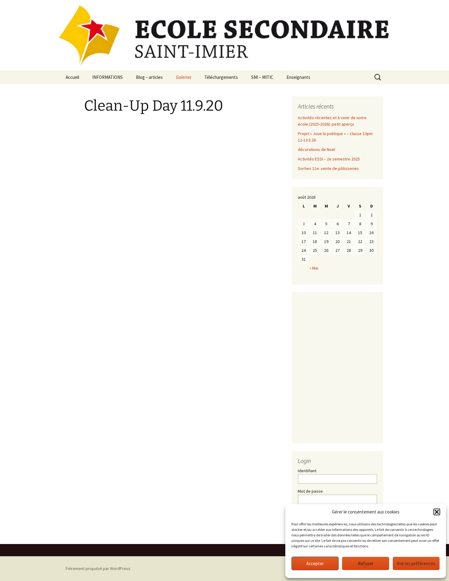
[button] (437, 512)
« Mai (313, 268)
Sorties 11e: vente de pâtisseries (328, 168)
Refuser (366, 563)
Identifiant (307, 470)
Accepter (315, 563)
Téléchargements (221, 77)
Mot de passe (310, 491)
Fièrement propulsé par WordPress (98, 568)
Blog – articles (149, 77)
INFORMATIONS (107, 77)
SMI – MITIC (262, 77)
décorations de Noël (316, 149)
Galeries (183, 77)
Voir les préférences (416, 563)
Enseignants (298, 77)
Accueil (72, 77)
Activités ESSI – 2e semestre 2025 (329, 159)
